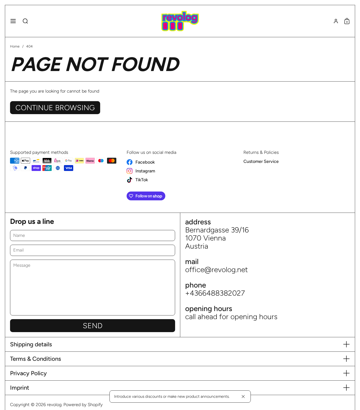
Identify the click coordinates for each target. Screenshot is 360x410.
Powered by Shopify (83, 404)
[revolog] (180, 21)
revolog (54, 404)
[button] (25, 21)
